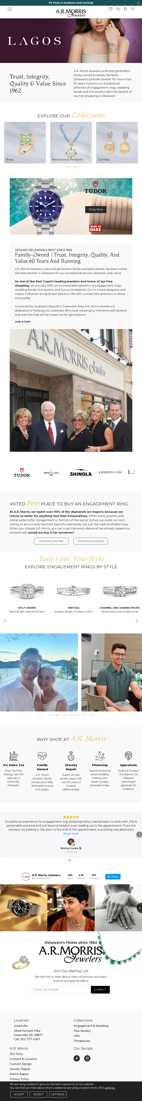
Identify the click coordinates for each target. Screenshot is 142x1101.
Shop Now (96, 209)
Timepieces (82, 1041)
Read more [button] (71, 833)
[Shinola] (81, 472)
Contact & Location (23, 1059)
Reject (38, 1094)
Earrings (103, 159)
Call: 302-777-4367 (27, 1039)
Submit (100, 989)
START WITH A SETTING (51, 541)
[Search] (132, 9)
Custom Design (21, 1064)
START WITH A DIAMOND (91, 541)
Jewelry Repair (20, 1069)
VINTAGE (30, 607)
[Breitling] (51, 472)
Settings (57, 1094)
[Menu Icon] (10, 9)
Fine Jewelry (82, 1031)
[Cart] (125, 9)
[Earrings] (117, 143)
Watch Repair (19, 1074)
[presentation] (8, 41)
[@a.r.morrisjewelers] (25, 876)
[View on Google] (71, 841)
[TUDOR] (22, 472)
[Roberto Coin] (110, 472)
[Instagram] (87, 1058)
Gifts (77, 1036)
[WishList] (110, 9)
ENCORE (123, 607)
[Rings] (25, 143)
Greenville (21, 1025)
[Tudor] (71, 206)
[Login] (118, 9)
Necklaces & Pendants (67, 159)
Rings (10, 159)
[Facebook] (77, 1058)
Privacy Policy (19, 1079)
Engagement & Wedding (91, 1025)
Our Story (23, 321)
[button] (67, 167)
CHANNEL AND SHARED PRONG (76, 607)
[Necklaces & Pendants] (71, 143)
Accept (19, 1094)
